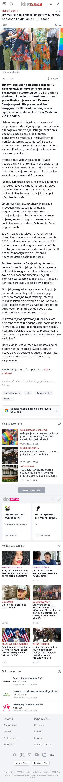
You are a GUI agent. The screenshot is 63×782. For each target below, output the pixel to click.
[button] (53, 499)
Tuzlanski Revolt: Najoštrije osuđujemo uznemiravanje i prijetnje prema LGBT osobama (38, 473)
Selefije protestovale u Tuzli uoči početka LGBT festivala (39, 453)
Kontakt (8, 731)
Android (7, 373)
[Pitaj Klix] (11, 4)
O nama (38, 731)
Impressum (10, 725)
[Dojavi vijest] (51, 4)
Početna (8, 718)
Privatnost (39, 738)
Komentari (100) (31, 490)
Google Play (42, 763)
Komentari (40, 725)
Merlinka (8, 398)
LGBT (28, 392)
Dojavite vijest (41, 718)
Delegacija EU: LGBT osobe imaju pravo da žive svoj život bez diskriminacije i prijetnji (39, 437)
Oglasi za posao (43, 744)
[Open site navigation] (4, 3)
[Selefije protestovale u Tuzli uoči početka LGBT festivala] (10, 455)
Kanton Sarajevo (12, 392)
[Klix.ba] (31, 4)
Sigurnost (9, 744)
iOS (46, 369)
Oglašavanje (10, 738)
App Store (23, 763)
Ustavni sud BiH (43, 392)
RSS (52, 754)
